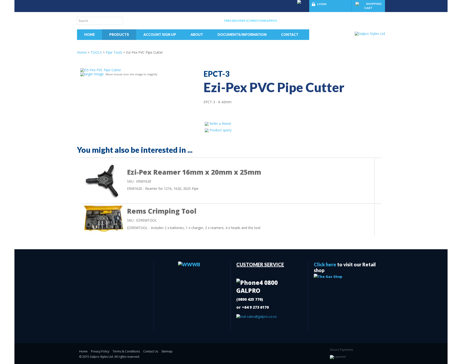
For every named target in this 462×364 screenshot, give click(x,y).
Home (89, 34)
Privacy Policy (100, 351)
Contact (289, 34)
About (197, 34)
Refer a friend (220, 123)
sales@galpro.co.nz (261, 316)
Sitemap (167, 351)
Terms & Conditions (126, 351)
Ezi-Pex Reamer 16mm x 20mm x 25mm (194, 172)
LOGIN (321, 4)
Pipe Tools (114, 52)
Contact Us (150, 351)
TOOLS (96, 52)
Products (119, 34)
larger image (94, 74)
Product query (220, 130)
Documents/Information (242, 34)
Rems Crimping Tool (161, 211)
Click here (325, 264)
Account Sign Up (159, 34)
